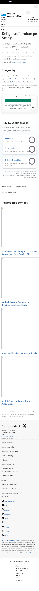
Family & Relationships (9, 471)
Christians (9, 138)
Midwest (11, 78)
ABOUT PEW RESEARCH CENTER (10, 540)
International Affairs (8, 447)
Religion (4, 460)
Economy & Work (7, 476)
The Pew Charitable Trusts (28, 553)
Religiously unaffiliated (13, 160)
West (32, 78)
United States (17, 81)
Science (4, 480)
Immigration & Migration (10, 451)
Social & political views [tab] (9, 192)
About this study (19, 62)
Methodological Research (10, 493)
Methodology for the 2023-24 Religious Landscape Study (15, 303)
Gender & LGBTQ (7, 469)
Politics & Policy (6, 443)
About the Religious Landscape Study (19, 352)
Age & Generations (7, 464)
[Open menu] (36, 6)
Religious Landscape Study (14, 14)
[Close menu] (28, 12)
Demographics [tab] (6, 186)
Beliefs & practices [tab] (21, 186)
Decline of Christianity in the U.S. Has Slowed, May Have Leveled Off (19, 253)
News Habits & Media (9, 489)
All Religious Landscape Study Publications (15, 402)
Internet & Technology (9, 484)
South (25, 78)
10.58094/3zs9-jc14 (17, 417)
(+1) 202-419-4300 (7, 436)
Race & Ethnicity (7, 456)
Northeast (18, 78)
